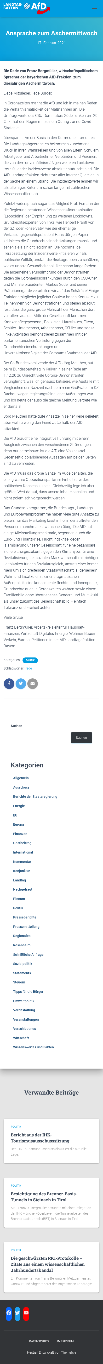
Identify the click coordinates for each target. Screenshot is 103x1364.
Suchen (16, 726)
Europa (18, 824)
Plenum (19, 899)
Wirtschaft (21, 1038)
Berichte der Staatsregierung (35, 796)
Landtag (19, 880)
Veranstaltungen (26, 1019)
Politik (30, 660)
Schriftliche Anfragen (29, 954)
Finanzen (20, 834)
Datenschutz (39, 1341)
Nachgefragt (22, 889)
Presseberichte (24, 917)
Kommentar (22, 862)
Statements (22, 973)
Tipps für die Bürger (28, 992)
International (23, 852)
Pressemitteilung (26, 927)
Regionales (21, 936)
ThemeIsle (68, 1352)
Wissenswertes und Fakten (33, 1047)
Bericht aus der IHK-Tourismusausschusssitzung (40, 1138)
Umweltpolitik (23, 1001)
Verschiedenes (24, 1029)
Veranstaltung (24, 1010)
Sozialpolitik (22, 964)
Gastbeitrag (22, 843)
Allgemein (21, 778)
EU (15, 815)
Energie (19, 806)
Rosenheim (21, 945)
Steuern (19, 982)
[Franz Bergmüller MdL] (29, 8)
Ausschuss (21, 787)
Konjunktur (21, 871)
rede (28, 668)
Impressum (65, 1341)
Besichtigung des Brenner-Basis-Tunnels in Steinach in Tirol (44, 1197)
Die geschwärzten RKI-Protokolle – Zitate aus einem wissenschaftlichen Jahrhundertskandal (48, 1264)
